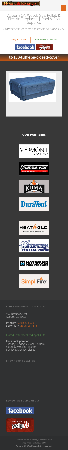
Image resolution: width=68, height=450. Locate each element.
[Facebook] (25, 49)
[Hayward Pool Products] (34, 265)
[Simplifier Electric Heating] (34, 282)
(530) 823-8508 (18, 39)
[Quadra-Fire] (34, 170)
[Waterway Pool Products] (34, 247)
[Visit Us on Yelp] (20, 431)
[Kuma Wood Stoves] (34, 188)
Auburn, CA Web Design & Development (34, 446)
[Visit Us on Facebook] (20, 413)
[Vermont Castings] (34, 152)
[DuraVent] (34, 205)
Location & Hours (46, 39)
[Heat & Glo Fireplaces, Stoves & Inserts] (34, 229)
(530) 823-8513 (28, 325)
